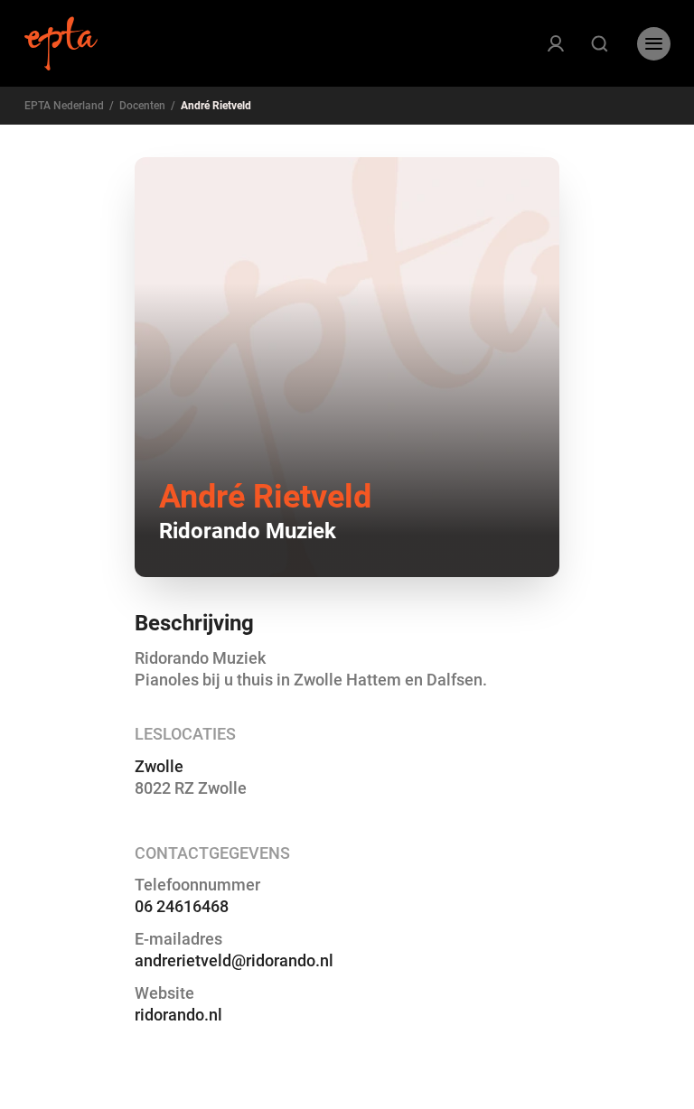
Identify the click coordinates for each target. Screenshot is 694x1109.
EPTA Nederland (64, 105)
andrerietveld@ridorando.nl (234, 960)
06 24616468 (182, 906)
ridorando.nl (178, 1014)
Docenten (142, 105)
